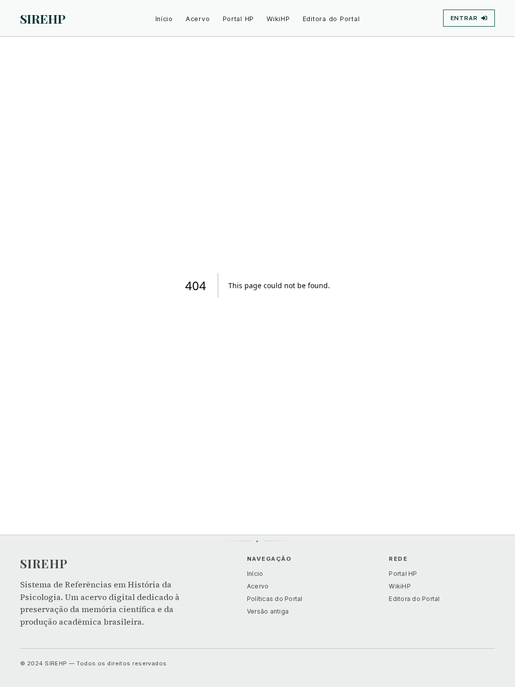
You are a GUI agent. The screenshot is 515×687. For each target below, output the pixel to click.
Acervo (198, 19)
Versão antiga (268, 611)
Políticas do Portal (275, 599)
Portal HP (238, 19)
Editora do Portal (331, 19)
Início (164, 19)
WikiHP (278, 19)
